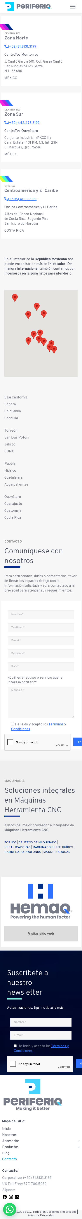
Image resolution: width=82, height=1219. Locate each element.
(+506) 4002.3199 (22, 199)
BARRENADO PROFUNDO (22, 852)
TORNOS (10, 842)
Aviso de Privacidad (41, 1215)
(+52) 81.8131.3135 (37, 1178)
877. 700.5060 (35, 1184)
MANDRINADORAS (56, 852)
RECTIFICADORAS (17, 847)
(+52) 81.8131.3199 (22, 47)
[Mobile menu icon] (73, 7)
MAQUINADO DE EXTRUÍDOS (53, 847)
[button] (43, 314)
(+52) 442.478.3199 (24, 123)
